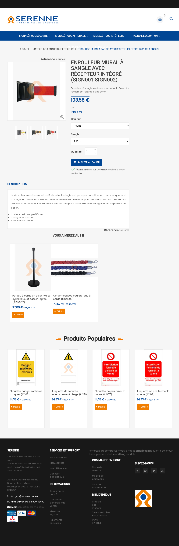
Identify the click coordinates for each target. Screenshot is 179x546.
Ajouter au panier (88, 162)
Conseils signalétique (57, 475)
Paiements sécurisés (56, 521)
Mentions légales (55, 513)
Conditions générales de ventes (57, 503)
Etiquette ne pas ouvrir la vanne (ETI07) (110, 392)
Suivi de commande (99, 486)
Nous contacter (58, 457)
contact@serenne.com (30, 507)
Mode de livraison (97, 469)
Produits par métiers (96, 505)
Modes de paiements (98, 477)
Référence (111, 230)
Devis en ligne (96, 521)
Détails (19, 314)
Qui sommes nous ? (57, 493)
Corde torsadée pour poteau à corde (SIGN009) (72, 297)
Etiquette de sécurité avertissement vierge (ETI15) (69, 392)
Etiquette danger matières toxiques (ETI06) (26, 392)
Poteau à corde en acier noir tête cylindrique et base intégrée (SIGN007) (32, 299)
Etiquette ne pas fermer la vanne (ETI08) (153, 392)
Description (17, 184)
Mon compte (57, 463)
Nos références (58, 468)
